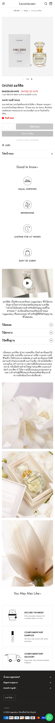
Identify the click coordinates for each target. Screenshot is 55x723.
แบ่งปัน (7, 145)
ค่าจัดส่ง (15, 94)
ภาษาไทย (8, 697)
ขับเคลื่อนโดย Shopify (27, 712)
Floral (26, 10)
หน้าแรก (17, 10)
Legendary (14, 712)
